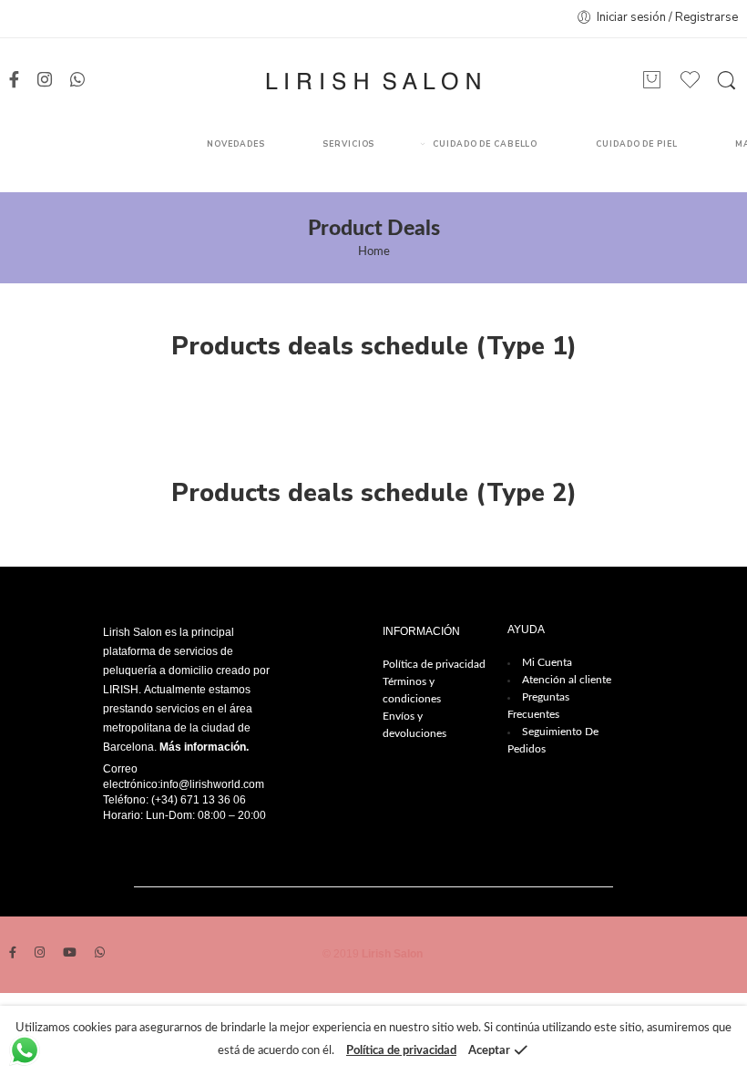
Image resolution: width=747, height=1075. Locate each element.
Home (374, 252)
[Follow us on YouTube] (70, 954)
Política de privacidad (434, 664)
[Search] (726, 80)
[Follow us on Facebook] (14, 81)
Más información (202, 747)
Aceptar (489, 1051)
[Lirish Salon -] (373, 81)
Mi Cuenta (547, 662)
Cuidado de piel (636, 143)
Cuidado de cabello (485, 143)
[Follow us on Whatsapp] (77, 81)
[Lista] (652, 81)
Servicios (348, 143)
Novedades (235, 143)
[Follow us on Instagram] (44, 81)
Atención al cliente (566, 679)
